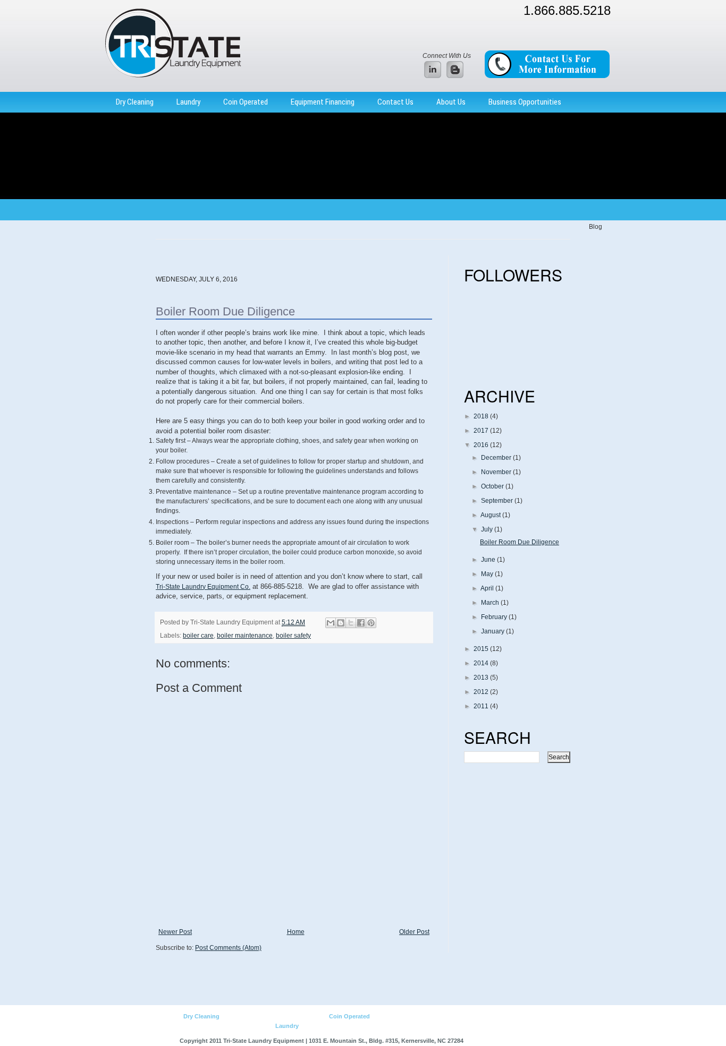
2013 (482, 677)
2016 (482, 445)
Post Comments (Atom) (228, 947)
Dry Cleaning (135, 102)
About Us (451, 102)
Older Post (414, 932)
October (493, 486)
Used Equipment (287, 1016)
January (493, 631)
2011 (482, 706)
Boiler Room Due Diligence (519, 542)
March (491, 602)
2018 (482, 416)
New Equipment (241, 1016)
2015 (482, 649)
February (495, 617)
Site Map (439, 1026)
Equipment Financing (322, 102)
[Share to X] (350, 623)
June (489, 559)
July (487, 529)
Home (296, 932)
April (487, 588)
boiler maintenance (245, 635)
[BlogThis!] (340, 623)
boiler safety (293, 635)
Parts (320, 1016)
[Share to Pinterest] (371, 623)
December (497, 457)
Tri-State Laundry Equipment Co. (203, 586)
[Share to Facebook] (361, 623)
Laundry (188, 102)
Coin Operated (245, 102)
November (497, 472)
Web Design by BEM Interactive (506, 1041)
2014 (482, 663)
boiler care (198, 635)
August (491, 515)
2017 (482, 430)
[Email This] (330, 623)
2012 (482, 692)
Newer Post (175, 932)
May (488, 574)
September (497, 500)
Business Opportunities (524, 102)
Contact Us (395, 102)
